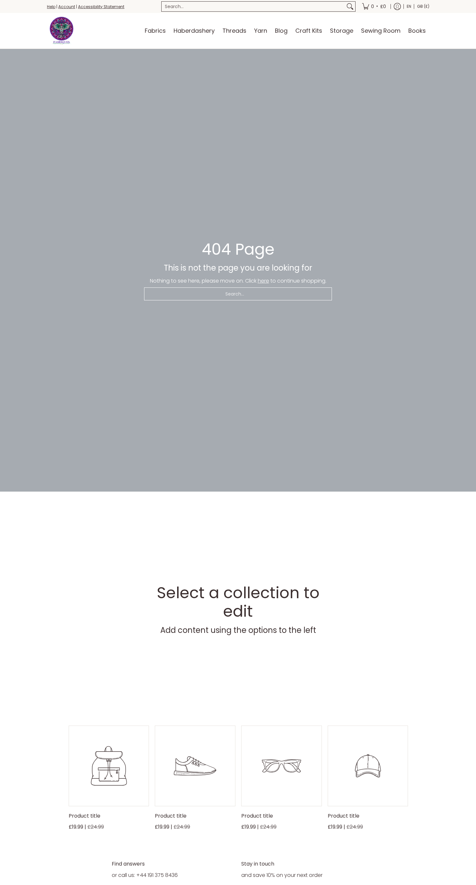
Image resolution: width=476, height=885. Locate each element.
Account (66, 6)
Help (51, 6)
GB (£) (423, 6)
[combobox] (253, 6)
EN (409, 6)
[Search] (350, 6)
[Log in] (397, 6)
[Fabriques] (61, 31)
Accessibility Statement (101, 6)
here (263, 281)
